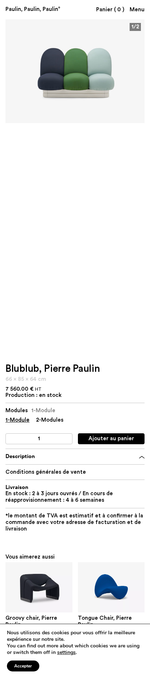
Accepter (23, 666)
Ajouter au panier (111, 438)
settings (66, 652)
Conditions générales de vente (45, 472)
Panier (110, 9)
